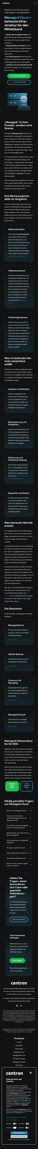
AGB (28, 1001)
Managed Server (19, 1052)
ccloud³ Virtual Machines (16, 256)
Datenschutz (21, 1001)
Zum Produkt (12, 640)
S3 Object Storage (19, 1059)
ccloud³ (19, 1042)
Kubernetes (19, 1049)
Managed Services (19, 1055)
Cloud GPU (19, 1045)
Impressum (12, 1001)
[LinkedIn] (17, 1006)
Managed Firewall (19, 1062)
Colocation (19, 1065)
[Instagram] (21, 1006)
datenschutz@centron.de (29, 1019)
